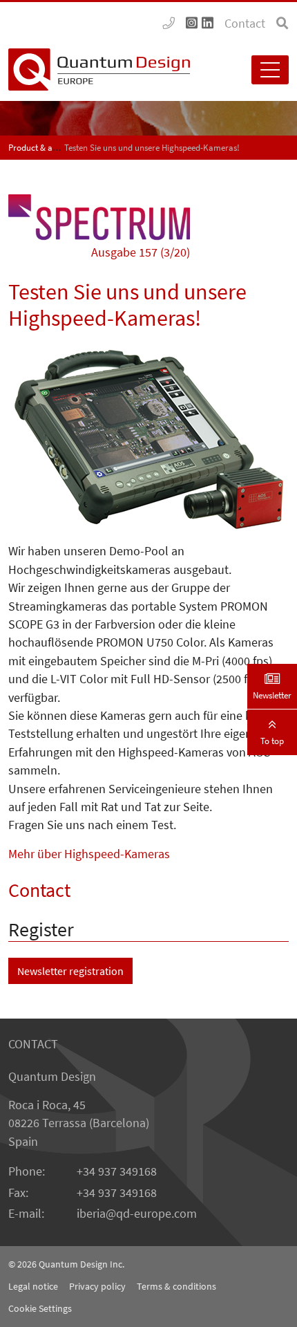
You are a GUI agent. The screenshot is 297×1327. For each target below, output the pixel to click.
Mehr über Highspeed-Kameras (89, 854)
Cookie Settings (40, 1308)
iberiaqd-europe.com (137, 1213)
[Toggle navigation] (270, 69)
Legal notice (33, 1286)
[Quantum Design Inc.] (168, 23)
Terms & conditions (176, 1286)
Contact (244, 23)
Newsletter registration (70, 971)
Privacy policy (97, 1286)
